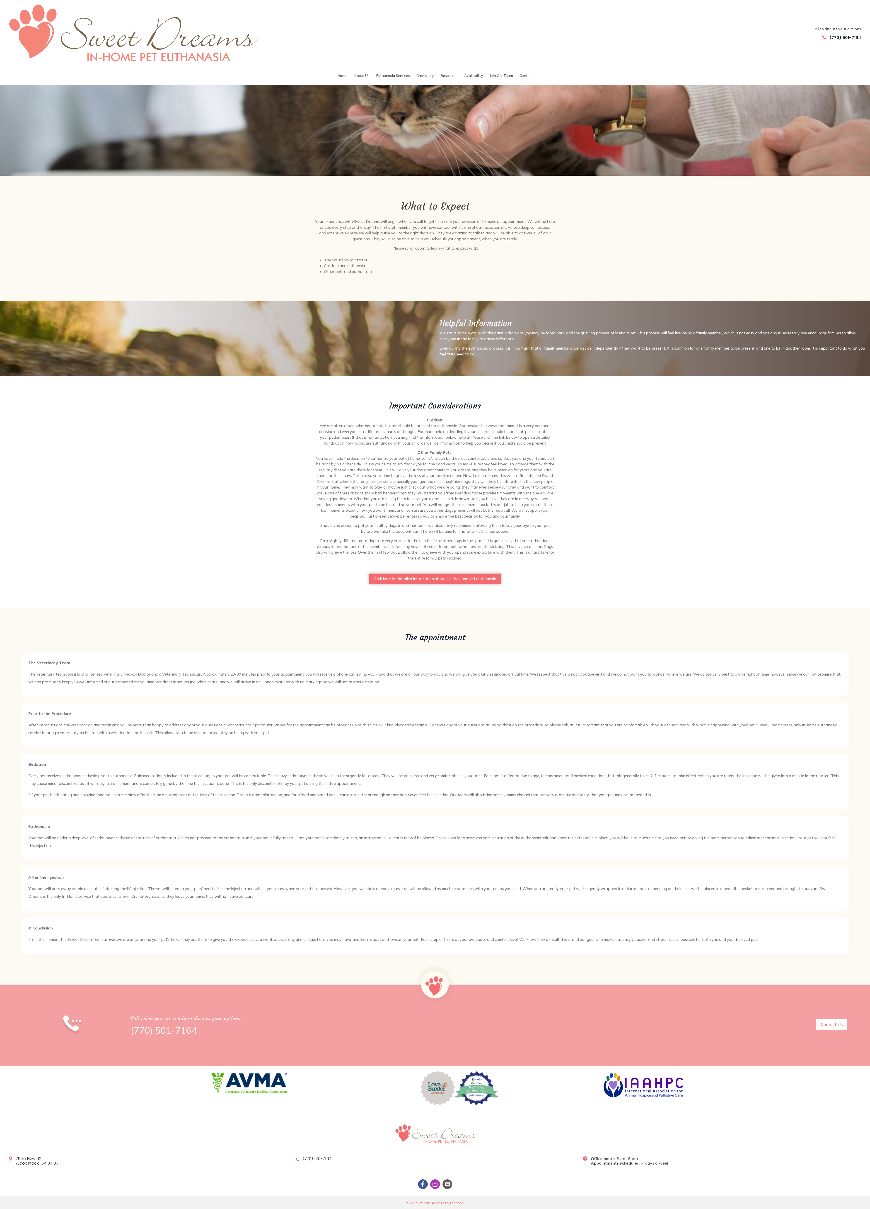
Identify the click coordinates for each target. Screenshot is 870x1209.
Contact (526, 75)
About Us (362, 75)
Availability (473, 75)
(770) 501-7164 (845, 37)
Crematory (425, 75)
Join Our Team (501, 75)
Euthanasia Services (393, 75)
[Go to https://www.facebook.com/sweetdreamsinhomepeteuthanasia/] (423, 1184)
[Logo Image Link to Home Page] (133, 32)
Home (342, 75)
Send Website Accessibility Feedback (436, 1203)
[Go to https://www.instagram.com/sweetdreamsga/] (435, 1184)
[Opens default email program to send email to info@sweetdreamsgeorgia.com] (447, 1184)
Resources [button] (448, 75)
